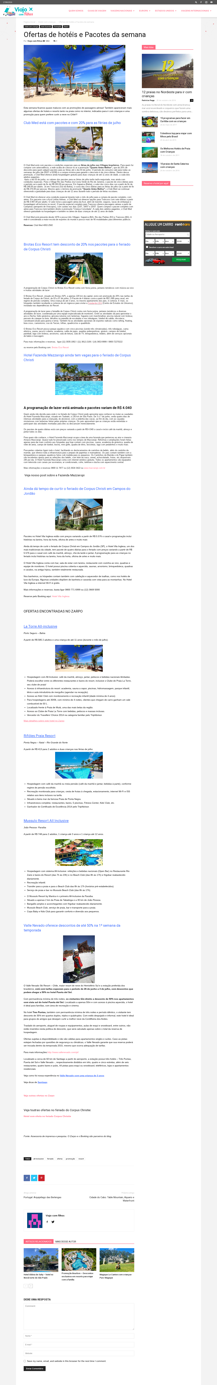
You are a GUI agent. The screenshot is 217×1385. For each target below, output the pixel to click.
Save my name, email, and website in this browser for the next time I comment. (66, 1361)
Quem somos (76, 11)
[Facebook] (201, 2)
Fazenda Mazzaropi (71, 475)
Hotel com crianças (47, 22)
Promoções (57, 26)
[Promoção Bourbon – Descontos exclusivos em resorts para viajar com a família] (79, 1259)
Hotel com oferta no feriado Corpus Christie (47, 1116)
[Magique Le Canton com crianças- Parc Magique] (117, 1260)
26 (192, 100)
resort (81, 1159)
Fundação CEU (95, 303)
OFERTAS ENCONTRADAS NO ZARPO (53, 611)
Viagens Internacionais (195, 11)
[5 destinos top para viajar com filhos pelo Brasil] (148, 137)
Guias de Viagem (97, 11)
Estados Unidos (164, 11)
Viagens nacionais (121, 11)
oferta (59, 1159)
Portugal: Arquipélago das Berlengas (42, 1197)
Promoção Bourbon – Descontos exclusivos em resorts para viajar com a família (77, 1276)
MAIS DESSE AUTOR (65, 1241)
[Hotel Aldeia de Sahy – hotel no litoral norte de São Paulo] (41, 1260)
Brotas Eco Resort (60, 347)
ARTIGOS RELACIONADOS (39, 1241)
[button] (196, 2)
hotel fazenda (46, 26)
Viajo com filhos (34, 41)
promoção (70, 1159)
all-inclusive (38, 1159)
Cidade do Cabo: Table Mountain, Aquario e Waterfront (111, 1199)
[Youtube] (211, 2)
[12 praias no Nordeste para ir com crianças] (167, 71)
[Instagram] (206, 2)
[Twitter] (54, 1222)
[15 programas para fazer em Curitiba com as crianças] (150, 122)
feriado (50, 1159)
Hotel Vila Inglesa (60, 596)
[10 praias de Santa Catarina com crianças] (150, 167)
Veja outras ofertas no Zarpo (39, 1095)
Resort (66, 26)
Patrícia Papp (148, 100)
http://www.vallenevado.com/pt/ (63, 1052)
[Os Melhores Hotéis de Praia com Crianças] (150, 152)
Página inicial (29, 22)
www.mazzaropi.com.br (94, 468)
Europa (143, 11)
